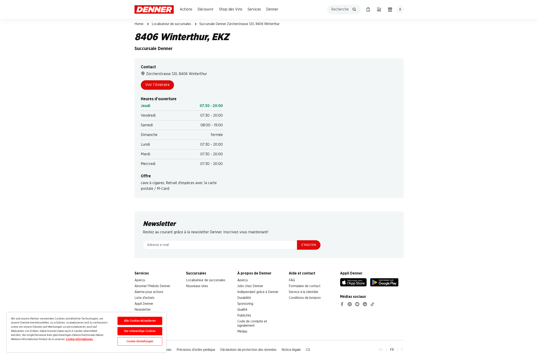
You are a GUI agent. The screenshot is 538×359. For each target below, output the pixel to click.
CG (308, 349)
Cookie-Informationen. (79, 339)
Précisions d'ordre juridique (196, 349)
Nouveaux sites (197, 286)
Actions (186, 9)
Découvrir (206, 9)
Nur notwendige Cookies (140, 331)
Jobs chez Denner (250, 286)
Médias (242, 331)
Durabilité (244, 298)
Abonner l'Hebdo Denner (152, 286)
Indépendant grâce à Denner (257, 292)
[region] (86, 332)
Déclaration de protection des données (248, 349)
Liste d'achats (144, 298)
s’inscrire (308, 245)
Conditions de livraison (305, 298)
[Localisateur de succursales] (390, 9)
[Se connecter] (400, 9)
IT (402, 349)
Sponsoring (245, 303)
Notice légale (291, 349)
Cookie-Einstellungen (140, 341)
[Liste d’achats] (368, 9)
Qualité (242, 309)
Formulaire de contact (304, 286)
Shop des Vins (230, 9)
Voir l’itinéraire (157, 85)
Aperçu (139, 280)
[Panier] (379, 9)
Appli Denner (143, 303)
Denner (272, 9)
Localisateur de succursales (171, 24)
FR (392, 349)
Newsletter (142, 309)
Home (138, 24)
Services (254, 9)
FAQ (292, 280)
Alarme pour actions (148, 292)
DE (380, 349)
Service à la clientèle (303, 292)
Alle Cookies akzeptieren (140, 320)
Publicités (244, 315)
